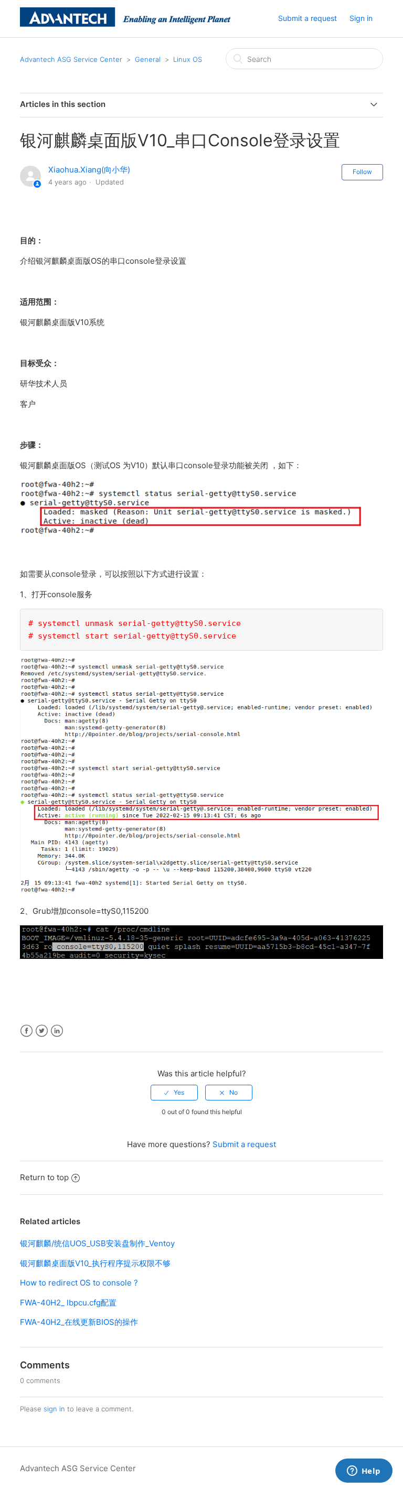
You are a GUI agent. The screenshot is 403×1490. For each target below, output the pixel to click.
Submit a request (307, 18)
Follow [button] (362, 172)
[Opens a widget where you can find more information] (364, 1472)
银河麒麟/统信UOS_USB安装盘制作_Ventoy (97, 1243)
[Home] (125, 24)
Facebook (26, 1031)
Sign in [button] (361, 18)
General (148, 59)
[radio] (174, 1092)
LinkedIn (56, 1031)
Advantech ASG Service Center (71, 59)
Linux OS (187, 59)
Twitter (41, 1031)
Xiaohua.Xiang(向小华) (89, 170)
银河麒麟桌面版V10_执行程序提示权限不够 (95, 1263)
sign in (54, 1409)
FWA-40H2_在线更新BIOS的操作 (79, 1322)
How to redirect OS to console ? (79, 1283)
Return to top (44, 1177)
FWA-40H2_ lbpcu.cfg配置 (68, 1303)
